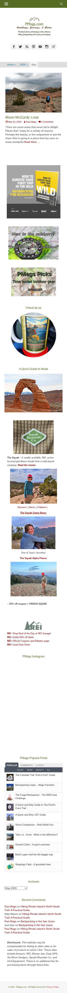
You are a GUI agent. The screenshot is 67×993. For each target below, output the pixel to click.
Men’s (32, 507)
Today (20, 770)
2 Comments (47, 122)
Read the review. (27, 465)
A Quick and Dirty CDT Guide (30, 814)
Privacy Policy (53, 987)
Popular (12, 765)
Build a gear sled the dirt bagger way (34, 854)
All (48, 770)
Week (30, 770)
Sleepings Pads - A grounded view (33, 864)
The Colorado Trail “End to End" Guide (35, 775)
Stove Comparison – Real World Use (34, 824)
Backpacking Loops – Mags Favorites (34, 785)
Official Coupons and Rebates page (28, 641)
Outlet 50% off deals (20, 637)
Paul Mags (31, 122)
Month (39, 770)
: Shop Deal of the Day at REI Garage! (29, 633)
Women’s (23, 507)
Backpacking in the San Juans (38, 921)
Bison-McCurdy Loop (22, 117)
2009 (24, 64)
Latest (40, 765)
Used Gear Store (18, 644)
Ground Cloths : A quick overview (32, 844)
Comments (26, 765)
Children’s (42, 507)
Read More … (32, 142)
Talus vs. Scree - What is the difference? (36, 834)
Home (11, 64)
